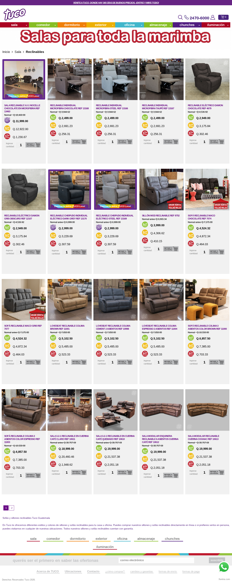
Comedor (43, 25)
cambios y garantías (142, 571)
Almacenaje (158, 25)
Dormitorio (72, 25)
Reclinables (35, 52)
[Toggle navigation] (180, 17)
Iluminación (216, 25)
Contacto (93, 571)
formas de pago (191, 571)
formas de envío (168, 571)
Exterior (100, 25)
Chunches (187, 25)
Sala (14, 25)
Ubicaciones (73, 571)
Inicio (6, 52)
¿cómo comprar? (115, 571)
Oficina (129, 25)
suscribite (217, 560)
